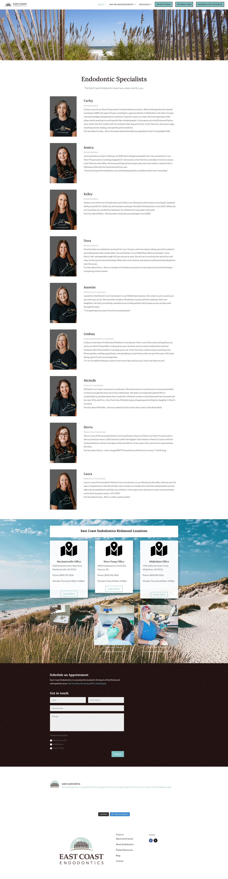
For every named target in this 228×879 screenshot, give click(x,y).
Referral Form (184, 4)
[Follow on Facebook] (151, 840)
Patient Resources (124, 850)
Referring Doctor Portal (210, 4)
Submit (117, 754)
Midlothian (58, 744)
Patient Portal (164, 4)
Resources (144, 4)
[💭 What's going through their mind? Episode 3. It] (130, 801)
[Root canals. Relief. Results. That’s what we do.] (162, 801)
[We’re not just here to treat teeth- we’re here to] (98, 801)
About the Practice (124, 838)
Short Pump (58, 748)
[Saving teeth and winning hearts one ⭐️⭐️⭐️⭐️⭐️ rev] (65, 801)
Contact (119, 861)
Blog (118, 855)
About (101, 4)
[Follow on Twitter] (155, 840)
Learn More (69, 593)
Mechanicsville (60, 740)
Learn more (159, 594)
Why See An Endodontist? (121, 4)
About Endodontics (125, 844)
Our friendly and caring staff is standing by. (87, 683)
